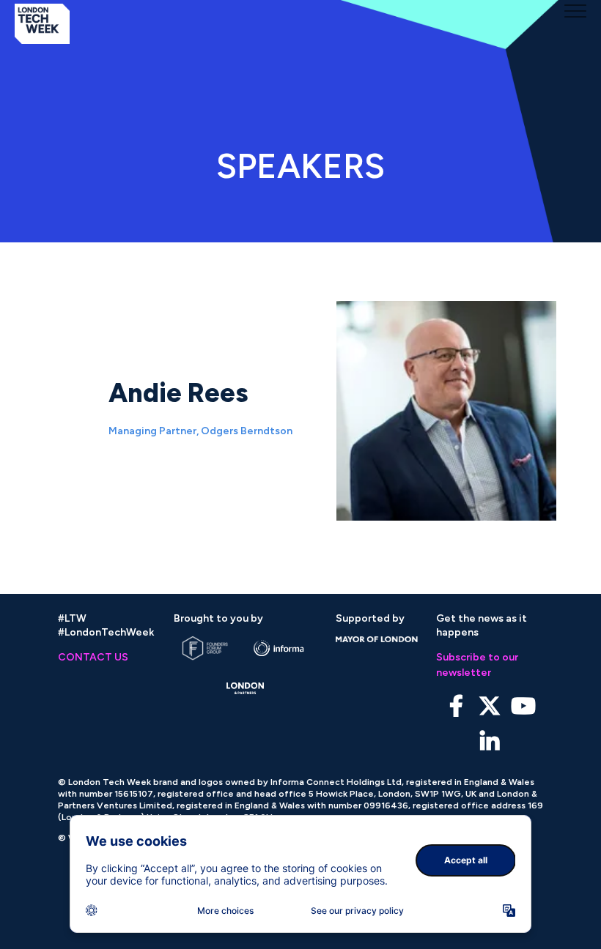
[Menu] (575, 11)
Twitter (490, 706)
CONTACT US (93, 657)
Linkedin (490, 742)
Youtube (523, 706)
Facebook (456, 706)
